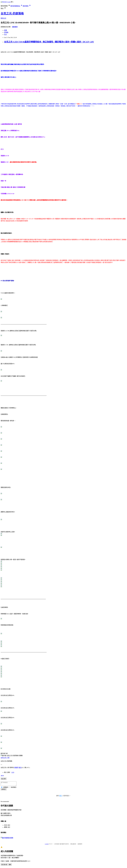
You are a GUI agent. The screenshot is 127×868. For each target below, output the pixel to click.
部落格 (6, 32)
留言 (20, 767)
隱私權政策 (73, 844)
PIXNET (51, 844)
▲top (2, 775)
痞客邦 (16, 767)
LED (12, 772)
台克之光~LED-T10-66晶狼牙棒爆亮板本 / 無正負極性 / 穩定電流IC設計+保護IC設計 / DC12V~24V (49, 42)
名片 (5, 34)
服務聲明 (80, 844)
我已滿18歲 (4, 864)
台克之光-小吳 (5, 757)
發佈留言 (3, 789)
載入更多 (3, 778)
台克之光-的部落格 (12, 13)
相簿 (5, 30)
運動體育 (15, 27)
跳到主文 (3, 18)
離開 (10, 864)
